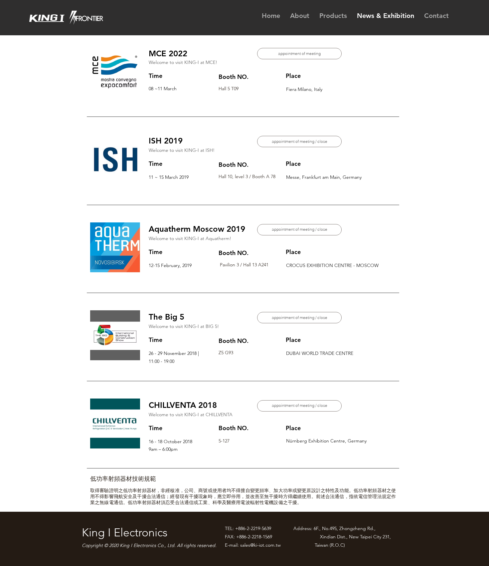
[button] (299, 141)
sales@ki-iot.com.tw (260, 545)
